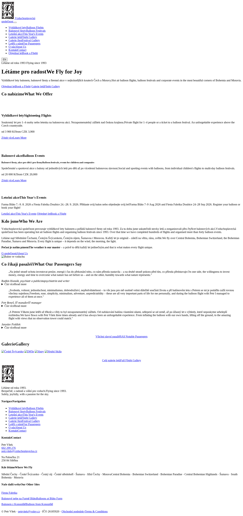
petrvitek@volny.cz (29, 511)
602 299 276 (8, 447)
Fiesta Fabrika (9, 492)
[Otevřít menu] (15, 22)
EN (4, 59)
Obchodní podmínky (73, 511)
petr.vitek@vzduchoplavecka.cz (19, 451)
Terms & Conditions (96, 511)
